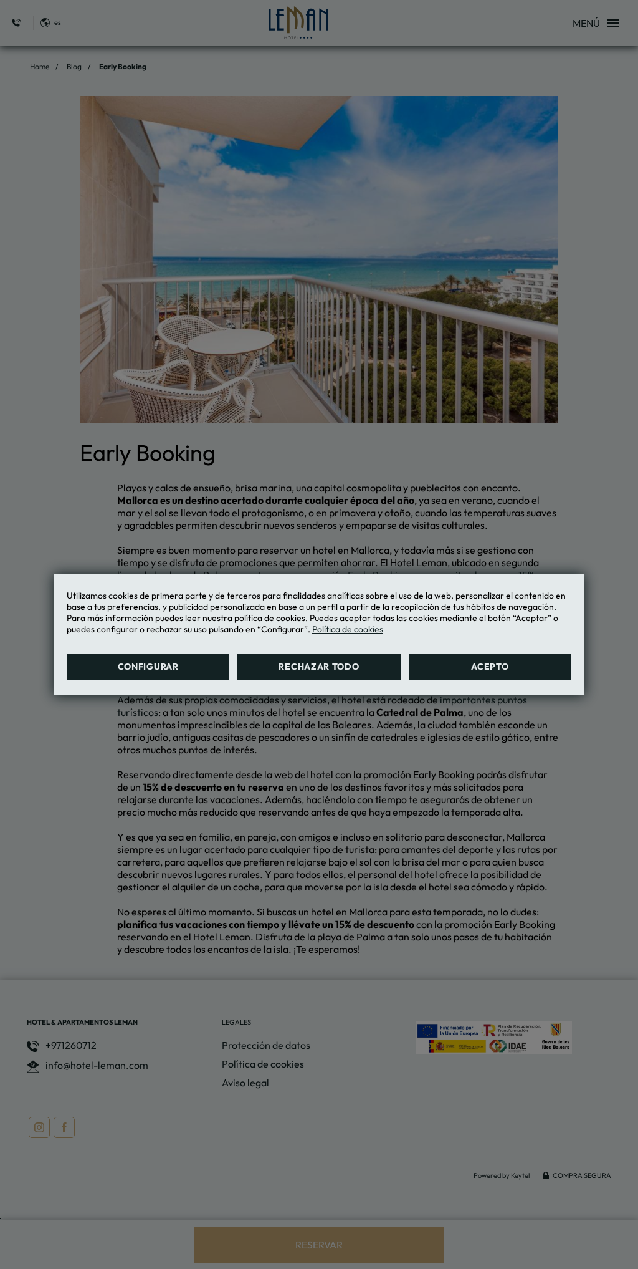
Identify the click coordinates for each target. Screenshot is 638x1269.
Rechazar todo (319, 666)
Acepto (489, 666)
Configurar (148, 666)
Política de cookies (347, 629)
